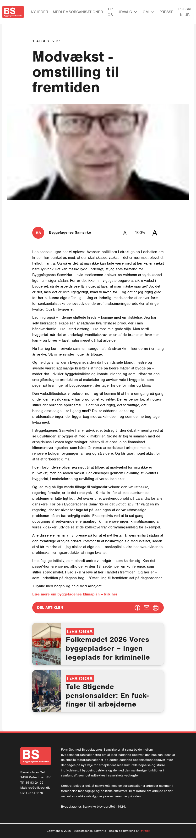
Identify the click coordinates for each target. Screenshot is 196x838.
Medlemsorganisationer (78, 12)
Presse (166, 12)
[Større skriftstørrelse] (155, 232)
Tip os (110, 12)
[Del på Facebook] (137, 607)
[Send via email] (146, 607)
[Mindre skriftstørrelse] (125, 232)
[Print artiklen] (155, 607)
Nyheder (39, 12)
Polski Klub (184, 12)
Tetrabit (144, 831)
